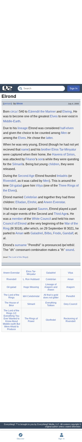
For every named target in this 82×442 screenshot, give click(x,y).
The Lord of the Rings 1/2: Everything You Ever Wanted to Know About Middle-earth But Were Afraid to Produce (11, 320)
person (7, 103)
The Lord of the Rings (17, 257)
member (17, 218)
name (25, 149)
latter (49, 137)
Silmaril (17, 164)
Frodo (57, 233)
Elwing (67, 111)
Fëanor (30, 159)
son (40, 159)
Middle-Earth (11, 121)
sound (70, 249)
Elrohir (31, 202)
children (53, 164)
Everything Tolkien (50, 304)
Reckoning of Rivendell (70, 320)
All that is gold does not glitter (51, 296)
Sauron (43, 208)
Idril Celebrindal (31, 296)
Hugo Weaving (31, 287)
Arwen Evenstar (54, 202)
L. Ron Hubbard (31, 279)
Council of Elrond (15, 223)
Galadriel (37, 233)
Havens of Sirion (63, 154)
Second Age (26, 175)
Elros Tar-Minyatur (63, 149)
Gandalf (68, 233)
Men (64, 132)
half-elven (67, 128)
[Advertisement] (41, 42)
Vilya (39, 185)
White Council (41, 218)
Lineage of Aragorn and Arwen (50, 287)
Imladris (62, 175)
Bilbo (47, 233)
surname (21, 245)
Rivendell (9, 180)
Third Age (60, 213)
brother (46, 149)
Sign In (73, 88)
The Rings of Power (31, 320)
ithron (19, 103)
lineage (23, 128)
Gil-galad (16, 185)
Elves (54, 116)
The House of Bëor (11, 304)
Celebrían (30, 197)
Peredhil (70, 296)
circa (13, 111)
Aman (19, 233)
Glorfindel (51, 320)
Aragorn (70, 287)
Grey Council (70, 304)
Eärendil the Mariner (42, 111)
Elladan (20, 202)
